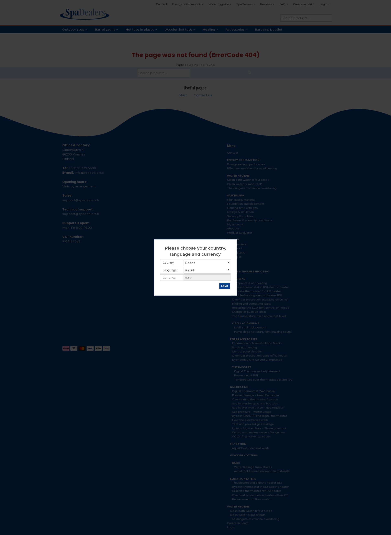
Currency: (169, 277)
